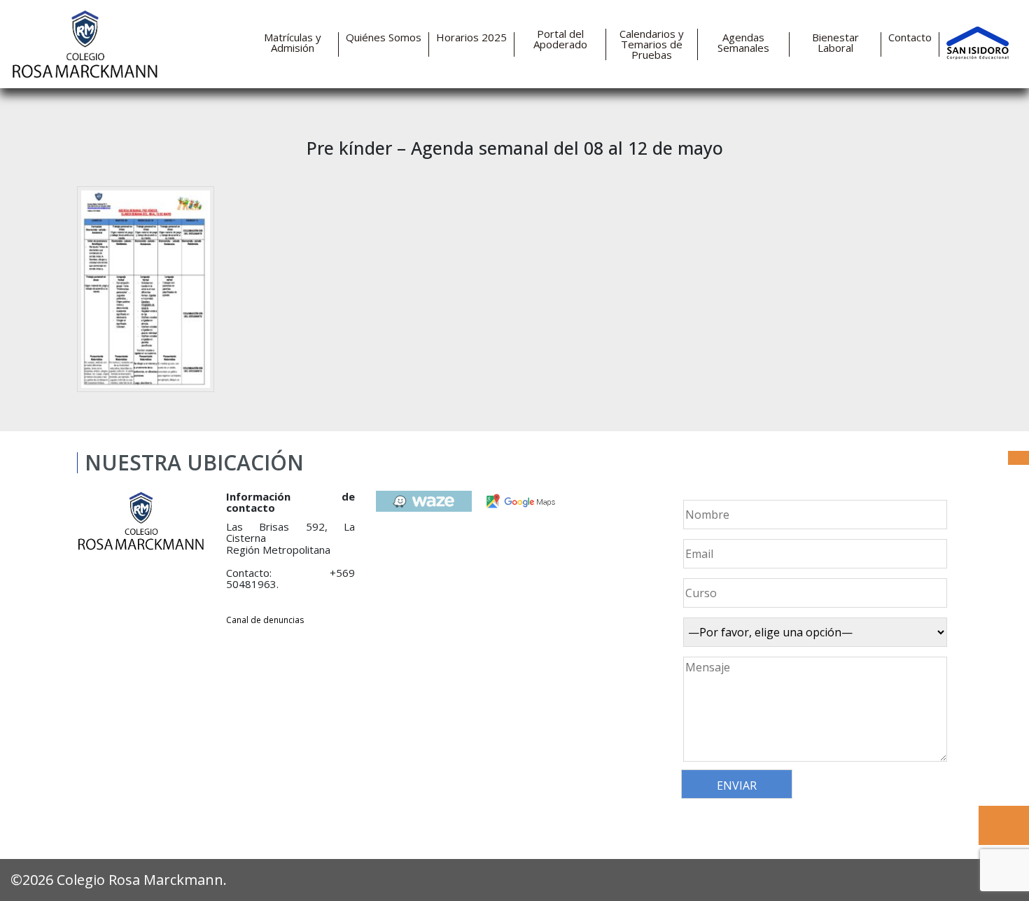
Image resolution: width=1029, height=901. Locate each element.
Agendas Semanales (743, 42)
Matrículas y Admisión (292, 42)
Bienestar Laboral (835, 42)
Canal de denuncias (265, 620)
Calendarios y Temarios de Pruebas (652, 44)
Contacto (910, 37)
